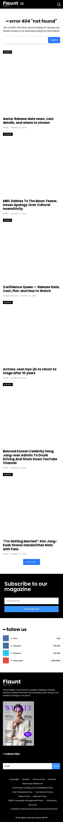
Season (7, 52)
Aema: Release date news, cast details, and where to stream (28, 121)
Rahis (6, 127)
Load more (30, 562)
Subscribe (55, 660)
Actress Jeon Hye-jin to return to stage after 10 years (29, 371)
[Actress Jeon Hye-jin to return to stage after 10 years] (31, 332)
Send (56, 766)
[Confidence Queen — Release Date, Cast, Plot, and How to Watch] (31, 250)
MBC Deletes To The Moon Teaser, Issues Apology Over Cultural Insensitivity (30, 205)
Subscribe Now (31, 609)
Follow (56, 646)
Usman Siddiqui (10, 296)
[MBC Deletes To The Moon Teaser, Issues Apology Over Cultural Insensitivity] (31, 164)
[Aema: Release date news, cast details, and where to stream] (31, 82)
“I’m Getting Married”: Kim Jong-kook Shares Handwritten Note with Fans (30, 545)
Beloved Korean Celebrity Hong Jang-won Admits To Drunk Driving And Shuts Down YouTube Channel (30, 457)
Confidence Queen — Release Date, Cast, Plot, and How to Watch (31, 289)
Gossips (8, 134)
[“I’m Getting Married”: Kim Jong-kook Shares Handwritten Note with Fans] (31, 504)
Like (58, 638)
